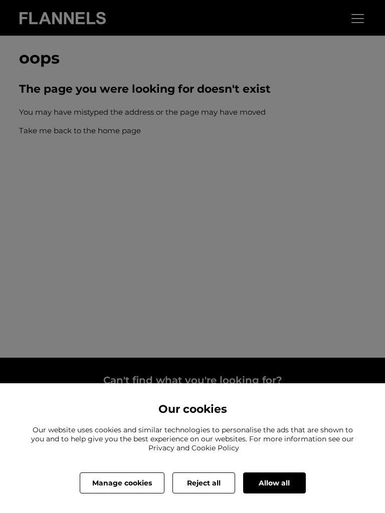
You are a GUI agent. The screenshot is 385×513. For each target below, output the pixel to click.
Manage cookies (122, 482)
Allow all (274, 482)
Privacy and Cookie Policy (193, 447)
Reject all (204, 482)
